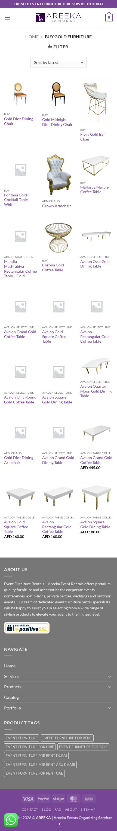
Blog (46, 809)
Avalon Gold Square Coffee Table (54, 336)
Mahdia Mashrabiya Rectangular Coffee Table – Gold (20, 268)
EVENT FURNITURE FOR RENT (67, 738)
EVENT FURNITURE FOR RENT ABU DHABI (40, 764)
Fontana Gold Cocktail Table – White (17, 200)
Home (32, 36)
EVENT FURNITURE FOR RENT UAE (34, 773)
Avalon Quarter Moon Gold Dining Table (96, 391)
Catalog (11, 697)
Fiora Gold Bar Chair (92, 136)
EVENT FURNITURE (22, 738)
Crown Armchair (56, 206)
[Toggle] (109, 676)
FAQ (57, 809)
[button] (7, 17)
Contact (30, 809)
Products (12, 686)
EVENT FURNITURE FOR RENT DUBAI (36, 755)
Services (11, 676)
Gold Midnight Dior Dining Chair (57, 122)
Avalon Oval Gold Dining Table (95, 264)
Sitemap (88, 809)
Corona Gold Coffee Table (53, 267)
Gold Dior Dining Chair (18, 121)
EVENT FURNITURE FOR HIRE (30, 747)
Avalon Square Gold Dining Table (57, 399)
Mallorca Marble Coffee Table (94, 189)
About (71, 809)
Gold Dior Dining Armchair (18, 460)
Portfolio (12, 707)
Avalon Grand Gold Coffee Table (20, 334)
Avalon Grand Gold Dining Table (58, 460)
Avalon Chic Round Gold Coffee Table (20, 399)
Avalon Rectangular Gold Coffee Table (95, 336)
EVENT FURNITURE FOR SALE (83, 747)
